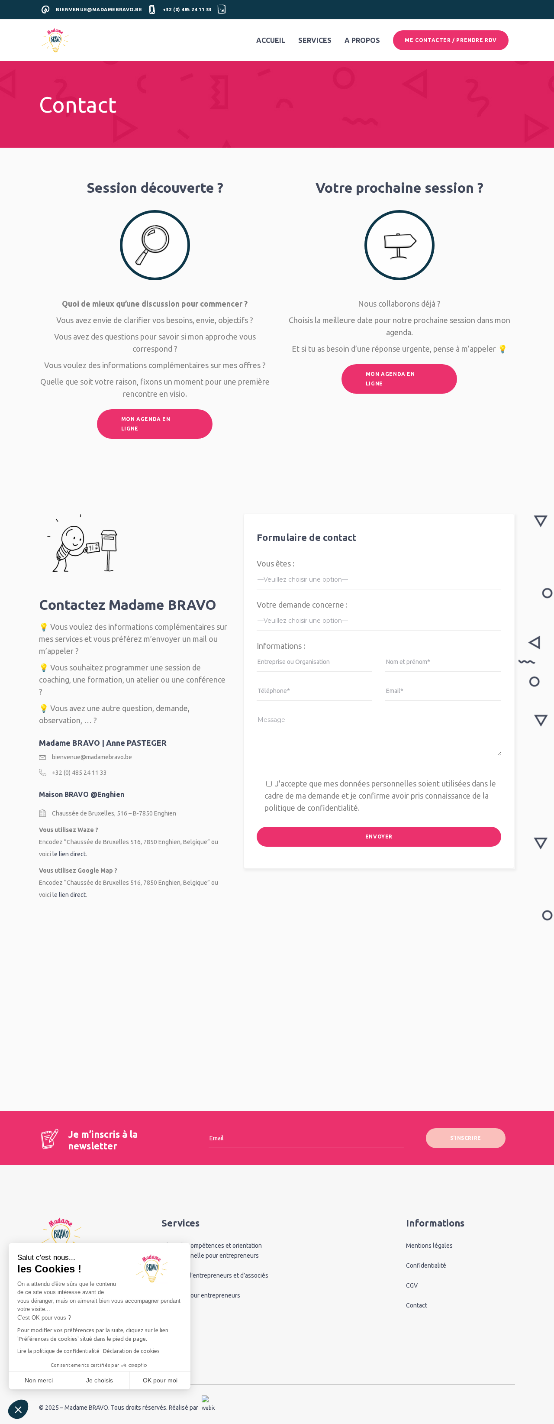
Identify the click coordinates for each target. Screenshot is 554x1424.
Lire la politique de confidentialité (58, 1351)
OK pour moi (160, 1380)
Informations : (281, 645)
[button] (18, 1409)
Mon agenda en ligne (146, 423)
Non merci (39, 1380)
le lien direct (69, 854)
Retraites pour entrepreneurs (200, 1295)
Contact (416, 1305)
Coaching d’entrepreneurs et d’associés (214, 1275)
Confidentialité (426, 1265)
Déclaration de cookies (131, 1351)
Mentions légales (429, 1245)
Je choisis (99, 1380)
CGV (412, 1285)
